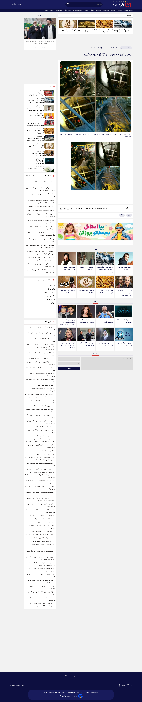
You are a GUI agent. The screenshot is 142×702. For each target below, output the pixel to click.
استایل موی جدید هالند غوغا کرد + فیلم (106, 321)
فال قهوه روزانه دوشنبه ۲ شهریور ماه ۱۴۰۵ (68, 291)
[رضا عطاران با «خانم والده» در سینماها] (86, 258)
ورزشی (86, 10)
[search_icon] (68, 4)
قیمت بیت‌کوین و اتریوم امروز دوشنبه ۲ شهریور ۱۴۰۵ (40, 522)
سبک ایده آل (51, 289)
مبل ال (53, 303)
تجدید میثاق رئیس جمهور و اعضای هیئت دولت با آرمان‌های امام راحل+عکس (39, 42)
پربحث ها (29, 176)
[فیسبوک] (68, 208)
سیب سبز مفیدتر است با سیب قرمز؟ (44, 385)
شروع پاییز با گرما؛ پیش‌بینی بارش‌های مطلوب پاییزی (40, 359)
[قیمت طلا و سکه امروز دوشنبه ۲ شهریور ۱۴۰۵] (104, 24)
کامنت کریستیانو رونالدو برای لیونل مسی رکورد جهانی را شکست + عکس (36, 117)
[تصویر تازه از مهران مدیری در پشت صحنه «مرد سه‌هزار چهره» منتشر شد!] (124, 282)
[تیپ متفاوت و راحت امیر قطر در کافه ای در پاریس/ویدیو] (49, 108)
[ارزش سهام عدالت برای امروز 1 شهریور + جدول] (49, 169)
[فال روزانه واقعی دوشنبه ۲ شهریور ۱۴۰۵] (124, 311)
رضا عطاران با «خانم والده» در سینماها (86, 268)
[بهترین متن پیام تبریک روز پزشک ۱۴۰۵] (124, 334)
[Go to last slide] (26, 29)
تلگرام (123, 685)
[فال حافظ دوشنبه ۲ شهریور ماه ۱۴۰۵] (68, 24)
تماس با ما (18, 4)
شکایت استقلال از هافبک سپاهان (45, 427)
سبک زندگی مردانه (49, 292)
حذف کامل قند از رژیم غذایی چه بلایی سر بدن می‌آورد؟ (39, 535)
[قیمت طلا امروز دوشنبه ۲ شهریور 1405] (86, 24)
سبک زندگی (67, 10)
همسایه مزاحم (50, 548)
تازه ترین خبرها (51, 299)
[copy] (127, 208)
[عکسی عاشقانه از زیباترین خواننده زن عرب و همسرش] (86, 311)
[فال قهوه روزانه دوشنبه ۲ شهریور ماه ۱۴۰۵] (67, 282)
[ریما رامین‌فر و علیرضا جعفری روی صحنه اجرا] (67, 258)
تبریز (129, 215)
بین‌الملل (106, 10)
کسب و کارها (49, 10)
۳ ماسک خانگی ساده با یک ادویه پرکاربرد (43, 531)
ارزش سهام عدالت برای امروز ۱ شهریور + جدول (35, 170)
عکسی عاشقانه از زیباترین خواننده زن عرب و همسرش (86, 321)
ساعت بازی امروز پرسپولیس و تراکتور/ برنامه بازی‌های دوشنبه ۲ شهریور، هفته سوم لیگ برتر (35, 124)
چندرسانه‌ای (58, 10)
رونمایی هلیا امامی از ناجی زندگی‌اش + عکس (40, 210)
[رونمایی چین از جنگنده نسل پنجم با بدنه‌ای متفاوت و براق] (123, 24)
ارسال (69, 368)
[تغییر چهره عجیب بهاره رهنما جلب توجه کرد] (105, 334)
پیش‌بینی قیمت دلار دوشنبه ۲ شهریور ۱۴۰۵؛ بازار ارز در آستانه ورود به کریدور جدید (35, 139)
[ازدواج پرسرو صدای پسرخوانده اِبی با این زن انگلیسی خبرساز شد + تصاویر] (67, 311)
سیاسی (113, 10)
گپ (131, 685)
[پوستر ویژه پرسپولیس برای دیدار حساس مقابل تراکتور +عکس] (49, 93)
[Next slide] (54, 29)
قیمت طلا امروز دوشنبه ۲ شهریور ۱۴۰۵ (86, 31)
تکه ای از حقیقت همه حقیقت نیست (44, 451)
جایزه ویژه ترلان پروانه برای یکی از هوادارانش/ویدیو (40, 469)
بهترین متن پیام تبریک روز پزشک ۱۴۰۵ (124, 344)
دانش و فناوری (77, 10)
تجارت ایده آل (51, 296)
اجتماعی (99, 10)
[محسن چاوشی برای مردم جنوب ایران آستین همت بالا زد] (124, 258)
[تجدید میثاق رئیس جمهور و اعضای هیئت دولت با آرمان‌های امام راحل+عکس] (40, 28)
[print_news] (71, 208)
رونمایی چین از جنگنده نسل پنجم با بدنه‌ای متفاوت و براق (123, 31)
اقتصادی (120, 10)
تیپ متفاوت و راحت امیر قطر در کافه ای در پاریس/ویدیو (35, 109)
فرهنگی (92, 10)
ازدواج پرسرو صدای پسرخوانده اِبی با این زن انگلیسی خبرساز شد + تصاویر (67, 322)
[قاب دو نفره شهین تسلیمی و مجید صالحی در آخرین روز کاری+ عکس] (67, 334)
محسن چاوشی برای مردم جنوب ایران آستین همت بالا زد (124, 269)
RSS (13, 4)
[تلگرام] (64, 208)
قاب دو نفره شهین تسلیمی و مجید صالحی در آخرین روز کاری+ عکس (67, 345)
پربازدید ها (47, 175)
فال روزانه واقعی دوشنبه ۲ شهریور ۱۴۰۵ (124, 321)
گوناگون (129, 15)
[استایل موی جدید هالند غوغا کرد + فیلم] (105, 311)
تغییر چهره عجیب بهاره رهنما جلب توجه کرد (105, 344)
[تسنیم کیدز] (95, 232)
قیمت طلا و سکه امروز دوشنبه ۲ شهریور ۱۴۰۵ (104, 31)
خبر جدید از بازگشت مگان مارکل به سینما (87, 344)
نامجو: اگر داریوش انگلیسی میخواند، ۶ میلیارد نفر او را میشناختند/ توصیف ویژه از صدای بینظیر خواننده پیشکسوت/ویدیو (40, 347)
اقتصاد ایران (51, 286)
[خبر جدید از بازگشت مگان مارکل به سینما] (86, 334)
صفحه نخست (128, 10)
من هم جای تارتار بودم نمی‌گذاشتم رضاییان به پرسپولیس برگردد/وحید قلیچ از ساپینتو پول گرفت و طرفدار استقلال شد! (40, 474)
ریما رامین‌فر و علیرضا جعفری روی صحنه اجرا (69, 268)
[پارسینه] (121, 4)
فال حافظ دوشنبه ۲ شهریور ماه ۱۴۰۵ (68, 31)
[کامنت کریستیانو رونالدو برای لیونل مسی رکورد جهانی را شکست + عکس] (49, 116)
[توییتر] (61, 208)
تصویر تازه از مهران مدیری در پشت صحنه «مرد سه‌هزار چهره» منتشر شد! (124, 292)
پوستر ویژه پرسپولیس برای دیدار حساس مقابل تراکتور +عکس (36, 94)
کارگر (122, 215)
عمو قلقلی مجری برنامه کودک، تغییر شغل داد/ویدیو (40, 436)
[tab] (44, 47)
